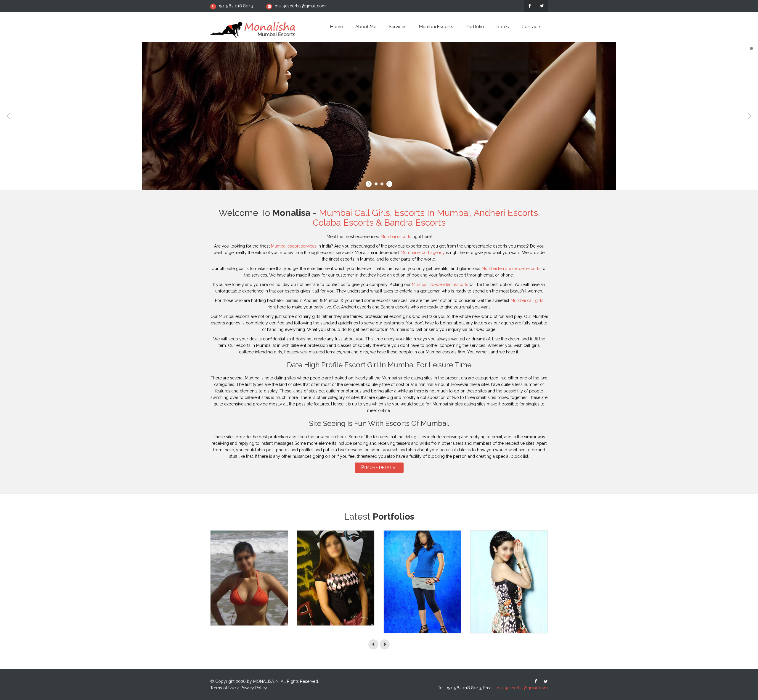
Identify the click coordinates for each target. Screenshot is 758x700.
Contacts (531, 26)
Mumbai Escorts (436, 26)
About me (365, 26)
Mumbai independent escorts (440, 284)
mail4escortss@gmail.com (300, 6)
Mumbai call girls (526, 300)
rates (503, 26)
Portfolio (475, 26)
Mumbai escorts (395, 236)
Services (398, 26)
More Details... (381, 467)
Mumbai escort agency (423, 252)
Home (336, 26)
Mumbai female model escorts (510, 268)
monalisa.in (266, 681)
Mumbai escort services (294, 246)
